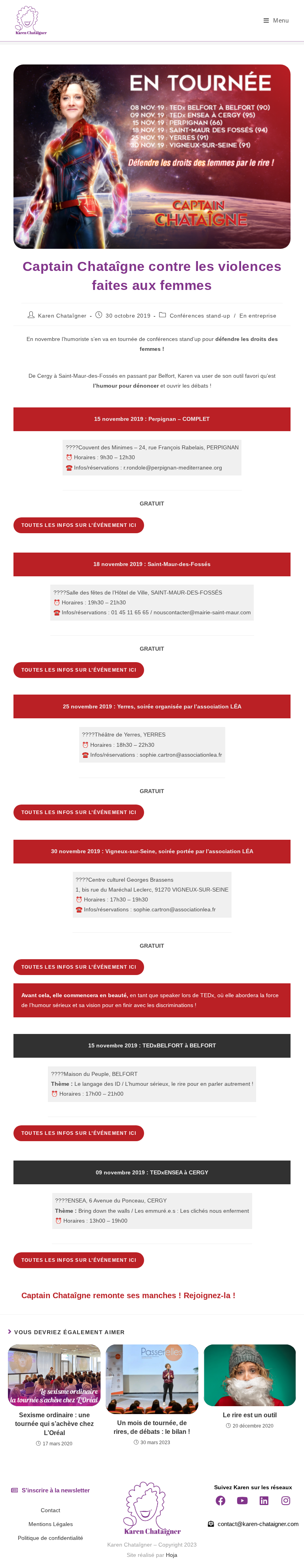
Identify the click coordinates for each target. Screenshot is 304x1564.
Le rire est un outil (250, 1415)
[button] (50, 1490)
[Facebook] (220, 1501)
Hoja (171, 1555)
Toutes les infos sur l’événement (78, 525)
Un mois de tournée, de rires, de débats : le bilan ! (152, 1427)
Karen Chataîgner (62, 315)
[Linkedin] (264, 1501)
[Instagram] (286, 1501)
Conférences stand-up (200, 315)
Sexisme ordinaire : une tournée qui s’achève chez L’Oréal (54, 1424)
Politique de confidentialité (50, 1538)
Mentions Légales (50, 1524)
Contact (50, 1510)
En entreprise (257, 315)
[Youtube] (242, 1501)
